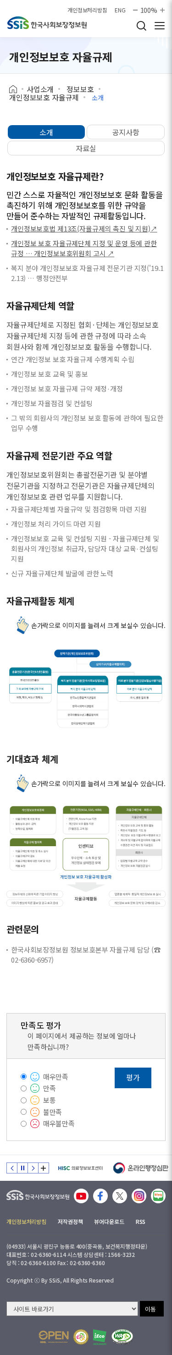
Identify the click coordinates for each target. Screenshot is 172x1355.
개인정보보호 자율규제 (44, 97)
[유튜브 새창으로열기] (81, 1196)
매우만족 (55, 1076)
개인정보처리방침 (87, 10)
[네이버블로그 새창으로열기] (158, 1196)
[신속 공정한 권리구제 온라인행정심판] (141, 1168)
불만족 (52, 1112)
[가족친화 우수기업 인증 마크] (81, 1336)
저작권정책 (70, 1221)
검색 (141, 26)
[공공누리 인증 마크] (54, 1337)
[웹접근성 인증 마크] (122, 1337)
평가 (133, 1077)
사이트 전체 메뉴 (160, 26)
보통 (49, 1100)
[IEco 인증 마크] (99, 1337)
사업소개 (40, 89)
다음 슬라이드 (33, 1167)
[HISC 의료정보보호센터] (80, 1168)
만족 (49, 1088)
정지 (22, 1167)
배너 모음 (43, 1167)
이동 (150, 1309)
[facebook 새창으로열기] (100, 1196)
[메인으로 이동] (37, 1193)
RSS (141, 1221)
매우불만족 (59, 1123)
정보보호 (80, 89)
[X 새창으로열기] (119, 1196)
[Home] (16, 89)
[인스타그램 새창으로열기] (139, 1196)
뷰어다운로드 (109, 1221)
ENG (120, 10)
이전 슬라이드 (11, 1167)
